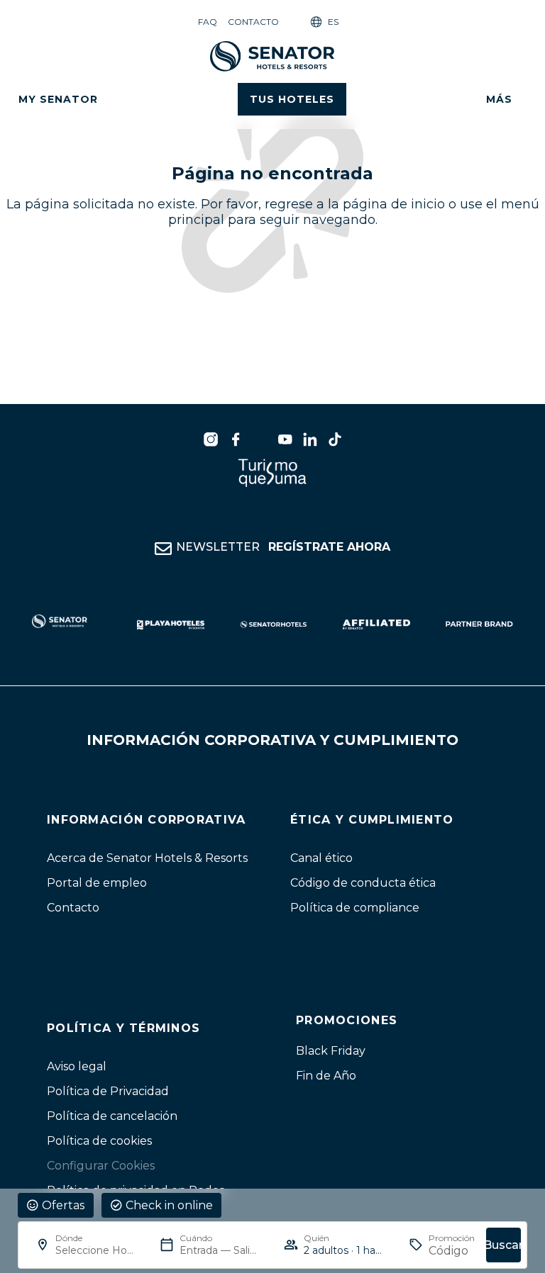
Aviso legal (76, 1066)
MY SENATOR (58, 99)
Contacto (253, 21)
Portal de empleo (97, 883)
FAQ (207, 21)
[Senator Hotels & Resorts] (211, 439)
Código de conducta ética (363, 883)
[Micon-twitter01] (260, 439)
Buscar (503, 1245)
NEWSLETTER (283, 547)
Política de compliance (354, 907)
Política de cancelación (112, 1116)
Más (499, 99)
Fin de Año (326, 1075)
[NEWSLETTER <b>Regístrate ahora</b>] (163, 548)
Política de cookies (99, 1141)
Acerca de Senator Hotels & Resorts (147, 858)
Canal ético (321, 858)
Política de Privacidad (108, 1091)
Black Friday (330, 1051)
